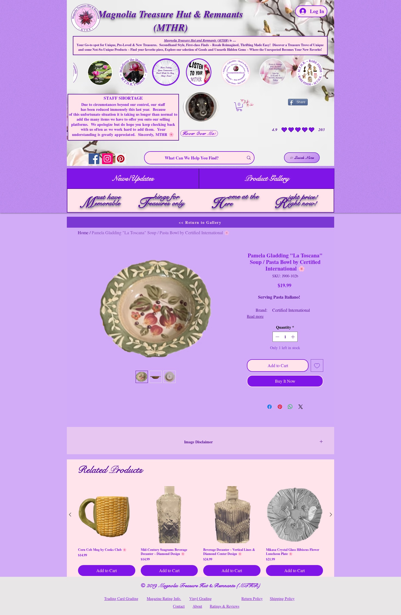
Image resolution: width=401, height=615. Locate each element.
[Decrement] (276, 336)
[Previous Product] (70, 514)
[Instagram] (107, 158)
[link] (239, 106)
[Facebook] (94, 158)
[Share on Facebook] (269, 406)
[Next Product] (331, 514)
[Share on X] (300, 406)
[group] (200, 531)
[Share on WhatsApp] (290, 406)
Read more (255, 316)
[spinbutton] (285, 336)
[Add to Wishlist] (317, 365)
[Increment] (293, 336)
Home (83, 232)
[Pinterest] (120, 158)
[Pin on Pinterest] (280, 406)
